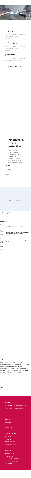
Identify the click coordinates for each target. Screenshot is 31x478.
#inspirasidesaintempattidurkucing (8, 366)
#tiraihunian (23, 374)
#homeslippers (25, 364)
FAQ (5, 438)
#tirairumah (2, 376)
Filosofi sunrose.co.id (9, 427)
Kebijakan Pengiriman (10, 443)
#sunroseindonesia (4, 374)
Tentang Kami (8, 422)
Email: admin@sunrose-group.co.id (13, 458)
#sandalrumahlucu (23, 370)
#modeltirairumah (14, 368)
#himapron (9, 364)
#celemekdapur (14, 362)
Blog (6, 425)
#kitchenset (19, 366)
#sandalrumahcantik (13, 370)
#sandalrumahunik (16, 372)
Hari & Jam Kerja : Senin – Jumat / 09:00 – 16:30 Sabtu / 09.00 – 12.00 (11, 461)
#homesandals (17, 364)
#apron (1, 362)
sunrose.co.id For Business (11, 424)
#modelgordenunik (4, 368)
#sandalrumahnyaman (5, 372)
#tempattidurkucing (14, 374)
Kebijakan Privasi (8, 439)
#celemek (7, 362)
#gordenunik (3, 364)
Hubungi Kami (8, 436)
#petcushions (23, 368)
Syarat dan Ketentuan (10, 441)
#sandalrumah (3, 370)
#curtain (21, 362)
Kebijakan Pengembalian (10, 444)
